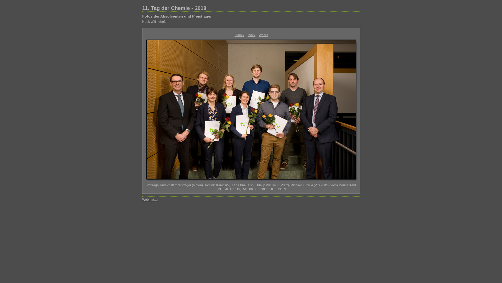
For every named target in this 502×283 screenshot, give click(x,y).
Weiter (263, 35)
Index (251, 35)
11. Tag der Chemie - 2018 (174, 8)
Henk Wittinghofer (155, 22)
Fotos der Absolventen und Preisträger (177, 16)
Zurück (239, 35)
